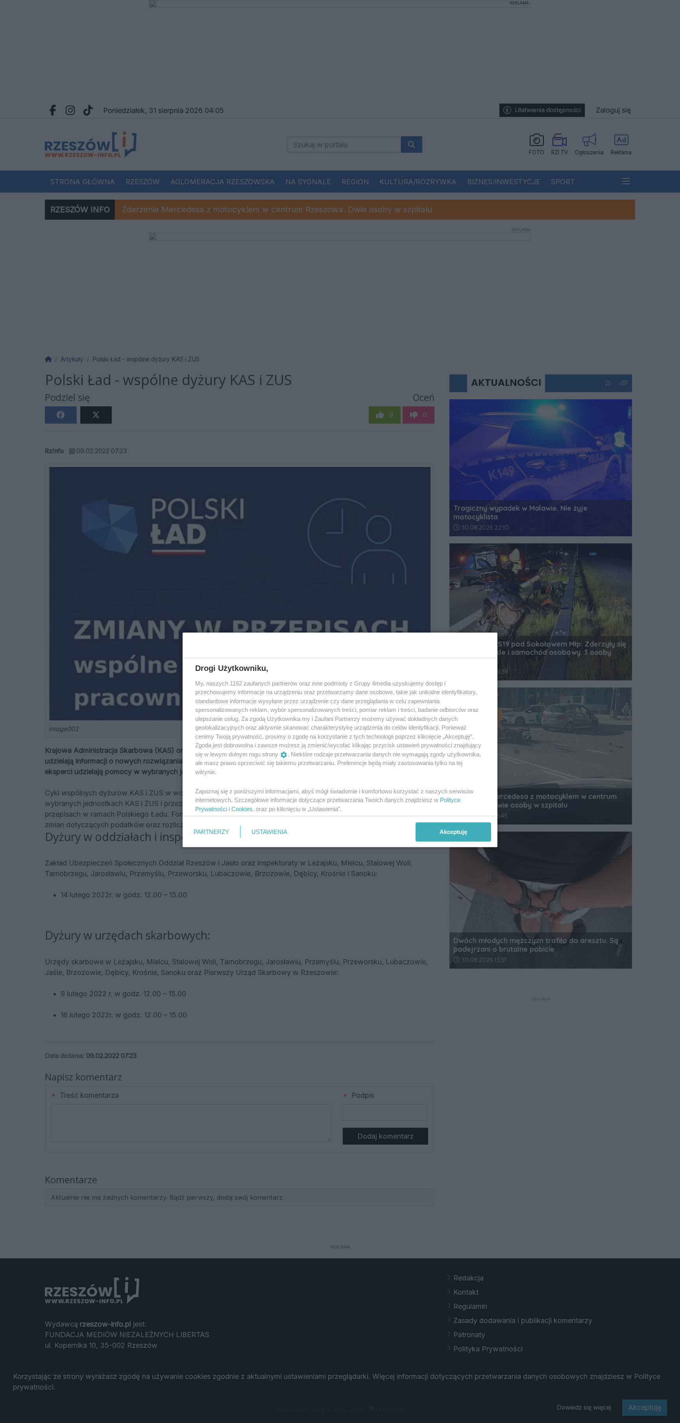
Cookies (242, 808)
